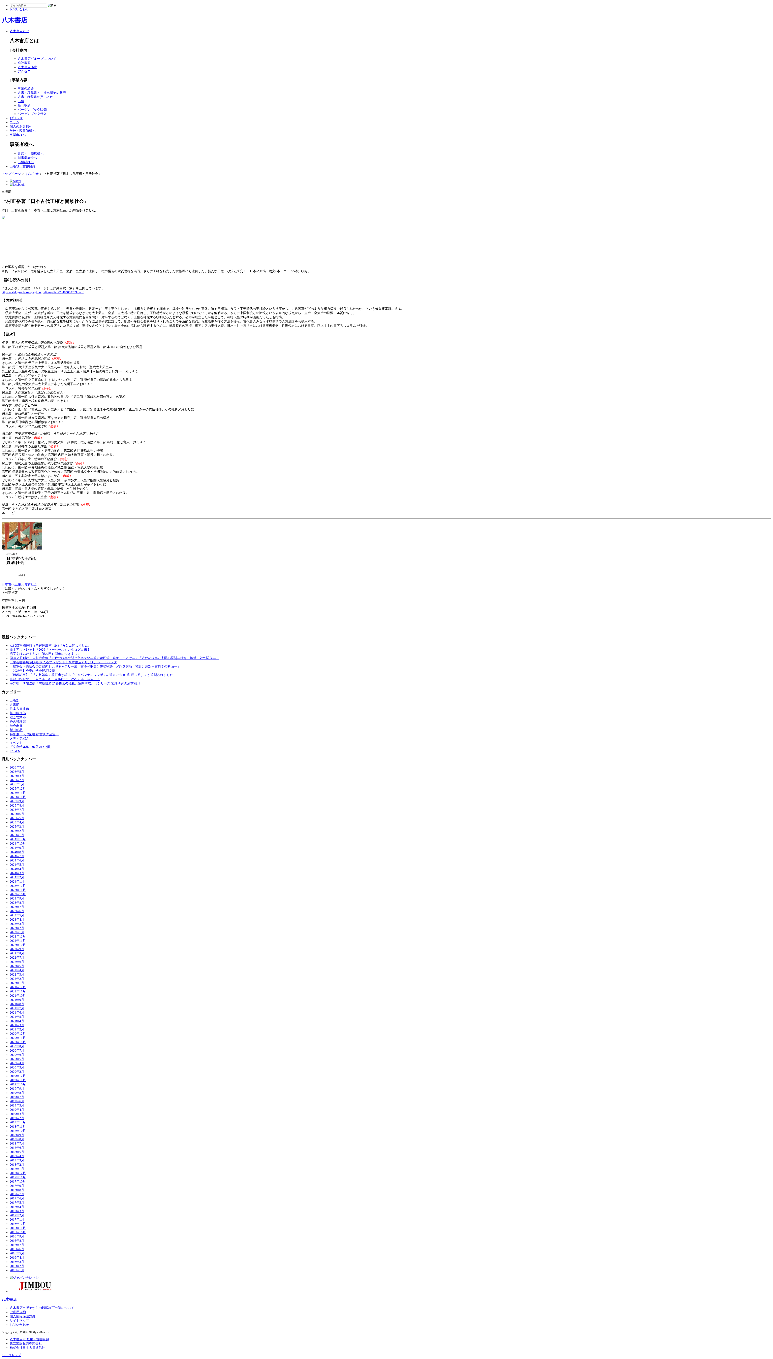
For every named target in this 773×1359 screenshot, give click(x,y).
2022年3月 (17, 974)
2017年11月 (18, 1177)
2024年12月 (18, 839)
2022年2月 (17, 978)
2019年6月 (17, 1101)
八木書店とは (19, 31)
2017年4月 (17, 1207)
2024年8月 (17, 852)
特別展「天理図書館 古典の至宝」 (34, 734)
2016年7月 (17, 1245)
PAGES (15, 751)
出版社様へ (26, 162)
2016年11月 (18, 1228)
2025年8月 (17, 805)
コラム (14, 122)
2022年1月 (17, 983)
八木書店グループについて (37, 58)
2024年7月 (17, 856)
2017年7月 (17, 1194)
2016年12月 (18, 1223)
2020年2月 (17, 1071)
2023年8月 (17, 902)
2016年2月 (17, 1266)
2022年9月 (17, 949)
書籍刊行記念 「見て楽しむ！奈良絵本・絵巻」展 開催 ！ (55, 679)
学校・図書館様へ (22, 130)
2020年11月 (18, 1038)
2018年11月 (18, 1126)
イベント (16, 742)
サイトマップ (19, 1320)
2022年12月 (18, 936)
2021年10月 (18, 995)
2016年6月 (17, 1249)
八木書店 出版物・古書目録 (29, 1339)
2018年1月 (17, 1168)
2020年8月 (17, 1046)
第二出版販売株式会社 (26, 1343)
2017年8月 (17, 1190)
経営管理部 (18, 721)
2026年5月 (17, 771)
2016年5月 (17, 1253)
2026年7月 (17, 767)
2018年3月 (17, 1160)
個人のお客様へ (21, 126)
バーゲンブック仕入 (32, 113)
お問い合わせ (19, 1324)
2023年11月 (18, 890)
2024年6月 (17, 860)
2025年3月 (17, 826)
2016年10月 (18, 1232)
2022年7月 (17, 957)
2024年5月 (17, 864)
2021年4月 (17, 1021)
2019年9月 (17, 1088)
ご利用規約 (18, 1312)
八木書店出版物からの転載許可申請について (42, 1308)
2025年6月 (17, 814)
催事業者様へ (27, 158)
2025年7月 (17, 809)
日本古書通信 (19, 709)
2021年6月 (17, 1012)
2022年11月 (18, 940)
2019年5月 (17, 1105)
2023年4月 (17, 919)
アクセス (24, 71)
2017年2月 (17, 1215)
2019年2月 (17, 1118)
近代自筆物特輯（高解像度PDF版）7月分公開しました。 (50, 645)
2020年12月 (18, 1033)
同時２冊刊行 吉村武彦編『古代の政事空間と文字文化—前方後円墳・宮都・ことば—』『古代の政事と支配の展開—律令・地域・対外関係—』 (114, 658)
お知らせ (16, 118)
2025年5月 (17, 818)
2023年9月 (17, 898)
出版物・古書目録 (22, 166)
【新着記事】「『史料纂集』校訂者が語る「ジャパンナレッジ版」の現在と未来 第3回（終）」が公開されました (91, 675)
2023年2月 (17, 928)
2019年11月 (18, 1080)
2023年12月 (18, 885)
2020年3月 (17, 1067)
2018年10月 (18, 1130)
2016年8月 (17, 1240)
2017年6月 (17, 1198)
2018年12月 (18, 1122)
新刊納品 (16, 730)
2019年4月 (17, 1109)
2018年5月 (17, 1152)
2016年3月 (17, 1261)
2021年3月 (17, 1025)
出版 (21, 101)
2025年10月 (18, 797)
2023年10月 (18, 894)
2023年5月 (17, 915)
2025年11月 (18, 792)
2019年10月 (18, 1084)
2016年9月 (17, 1236)
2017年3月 (17, 1211)
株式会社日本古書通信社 (27, 1347)
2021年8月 (17, 1004)
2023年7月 (17, 907)
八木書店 (14, 20)
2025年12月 (18, 788)
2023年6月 (17, 911)
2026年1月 (17, 784)
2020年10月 (18, 1042)
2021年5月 (17, 1016)
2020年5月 (17, 1059)
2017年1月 (17, 1219)
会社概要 (24, 63)
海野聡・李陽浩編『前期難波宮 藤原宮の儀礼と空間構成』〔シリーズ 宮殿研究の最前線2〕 (76, 683)
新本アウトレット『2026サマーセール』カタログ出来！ (50, 649)
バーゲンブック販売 (32, 109)
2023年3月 (17, 923)
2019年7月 (17, 1097)
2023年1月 (17, 932)
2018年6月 (17, 1147)
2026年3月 (17, 776)
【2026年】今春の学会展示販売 (32, 670)
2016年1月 (17, 1270)
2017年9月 (17, 1185)
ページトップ (11, 1355)
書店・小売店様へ (30, 153)
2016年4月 (17, 1257)
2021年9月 (17, 999)
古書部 (14, 704)
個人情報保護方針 (22, 1316)
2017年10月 (18, 1181)
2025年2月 (17, 831)
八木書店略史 (27, 67)
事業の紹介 (26, 88)
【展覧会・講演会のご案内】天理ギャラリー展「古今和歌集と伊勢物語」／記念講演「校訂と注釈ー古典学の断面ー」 (95, 666)
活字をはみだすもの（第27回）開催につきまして (45, 653)
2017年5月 (17, 1202)
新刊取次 (24, 105)
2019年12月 (18, 1076)
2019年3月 (17, 1114)
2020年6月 (17, 1054)
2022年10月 (18, 945)
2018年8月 (17, 1139)
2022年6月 (17, 961)
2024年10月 (18, 843)
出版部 (14, 700)
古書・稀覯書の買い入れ (35, 97)
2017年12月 (18, 1173)
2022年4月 (17, 970)
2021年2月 (17, 1029)
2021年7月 (17, 1008)
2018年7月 (17, 1143)
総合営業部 (18, 717)
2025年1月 (17, 835)
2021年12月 (18, 987)
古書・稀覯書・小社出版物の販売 (42, 92)
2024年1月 (17, 881)
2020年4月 (17, 1063)
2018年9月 (17, 1135)
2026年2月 (17, 780)
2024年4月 (17, 869)
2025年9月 (17, 801)
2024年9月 (17, 847)
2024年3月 (17, 873)
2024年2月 (17, 877)
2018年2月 (17, 1164)
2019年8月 (17, 1092)
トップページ (11, 173)
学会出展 (16, 725)
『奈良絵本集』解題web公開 (30, 747)
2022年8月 (17, 953)
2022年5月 (17, 966)
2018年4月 (17, 1156)
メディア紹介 (19, 738)
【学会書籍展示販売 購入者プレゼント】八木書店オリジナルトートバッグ (63, 662)
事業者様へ (18, 135)
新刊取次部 (18, 713)
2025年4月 (17, 822)
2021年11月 (18, 991)
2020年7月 (17, 1050)
